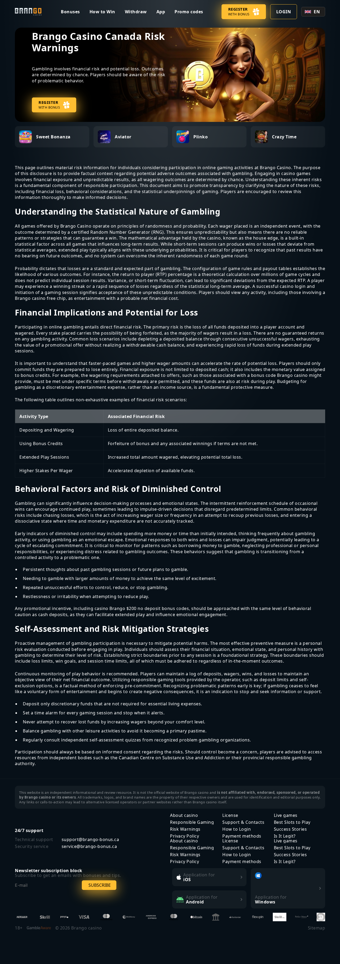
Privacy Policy (184, 836)
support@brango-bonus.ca (90, 839)
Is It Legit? (285, 836)
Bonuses (70, 12)
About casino (184, 815)
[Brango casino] (28, 12)
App (160, 12)
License (230, 815)
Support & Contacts (243, 822)
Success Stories (290, 829)
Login (283, 12)
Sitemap (316, 928)
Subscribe (99, 885)
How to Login (236, 829)
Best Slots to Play (292, 822)
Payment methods (241, 836)
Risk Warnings (185, 829)
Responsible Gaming (192, 822)
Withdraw (136, 12)
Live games (286, 815)
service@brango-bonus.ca (89, 846)
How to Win (102, 12)
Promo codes (189, 12)
